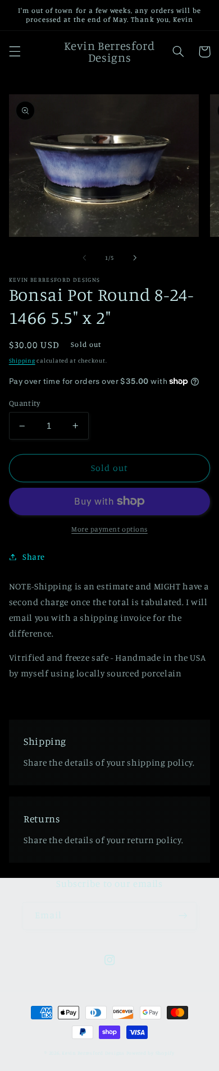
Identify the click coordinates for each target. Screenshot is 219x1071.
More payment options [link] (109, 529)
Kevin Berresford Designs (93, 1053)
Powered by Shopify (150, 1053)
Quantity (24, 403)
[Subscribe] (183, 916)
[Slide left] (84, 257)
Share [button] (33, 556)
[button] (15, 52)
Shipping (22, 360)
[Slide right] (134, 257)
